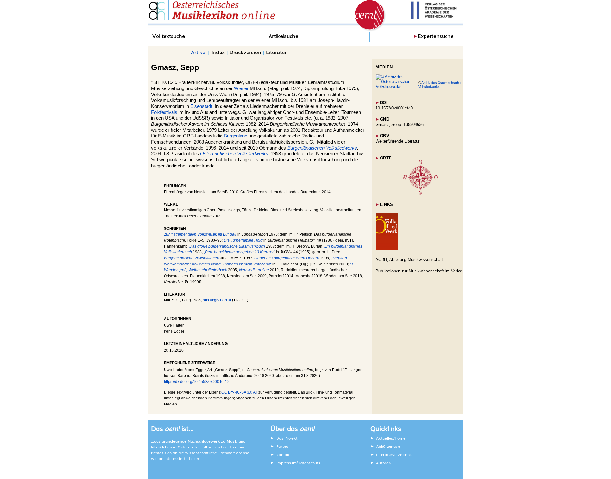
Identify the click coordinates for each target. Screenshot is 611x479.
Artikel (199, 52)
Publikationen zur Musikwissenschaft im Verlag (419, 271)
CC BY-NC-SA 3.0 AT (239, 392)
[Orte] (420, 193)
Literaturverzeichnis (394, 454)
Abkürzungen (388, 446)
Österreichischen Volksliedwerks (234, 153)
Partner (283, 446)
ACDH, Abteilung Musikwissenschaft (409, 259)
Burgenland (235, 135)
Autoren (383, 463)
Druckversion (245, 52)
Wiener (241, 88)
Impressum (286, 463)
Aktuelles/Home (390, 438)
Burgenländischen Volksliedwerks (322, 148)
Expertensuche (435, 35)
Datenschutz (309, 463)
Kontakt (283, 454)
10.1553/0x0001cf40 (394, 108)
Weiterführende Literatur (397, 141)
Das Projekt (287, 438)
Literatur (276, 52)
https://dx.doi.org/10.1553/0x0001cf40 (196, 381)
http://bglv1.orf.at (217, 300)
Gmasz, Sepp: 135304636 (400, 124)
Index (218, 52)
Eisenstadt (201, 106)
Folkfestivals (164, 112)
